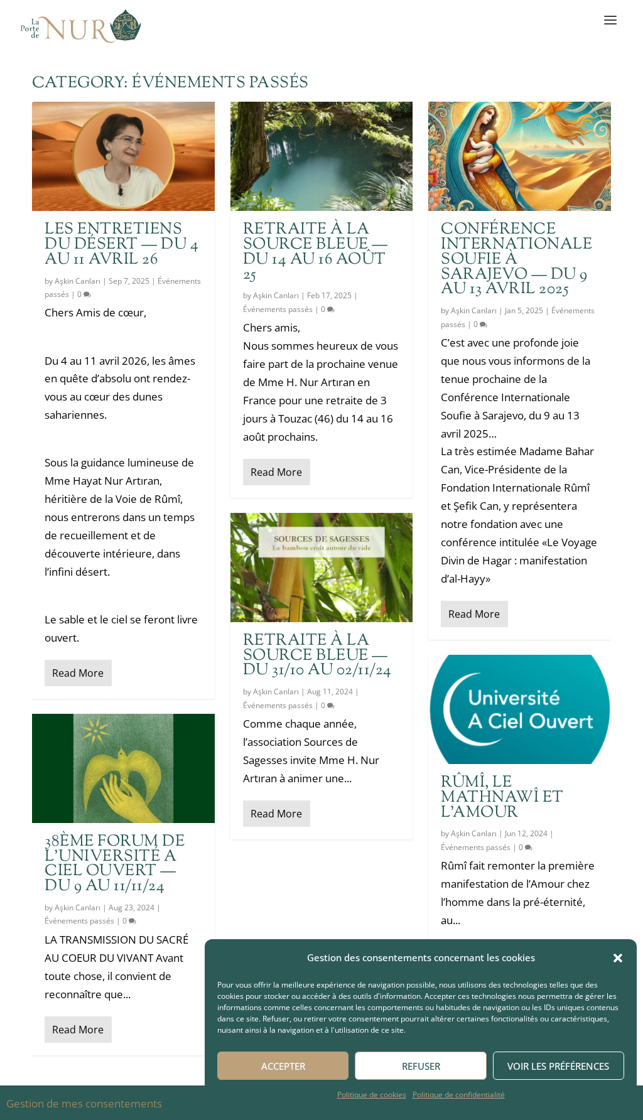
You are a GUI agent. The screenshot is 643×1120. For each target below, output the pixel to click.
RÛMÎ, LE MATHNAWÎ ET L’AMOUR (502, 798)
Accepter (283, 1066)
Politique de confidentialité (459, 1094)
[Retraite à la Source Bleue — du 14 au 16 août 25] (321, 156)
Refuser (421, 1066)
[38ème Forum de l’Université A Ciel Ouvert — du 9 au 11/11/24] (123, 768)
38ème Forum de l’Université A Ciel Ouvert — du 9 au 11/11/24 (115, 864)
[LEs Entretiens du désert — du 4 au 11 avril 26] (123, 156)
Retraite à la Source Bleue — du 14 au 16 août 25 (315, 252)
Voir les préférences (558, 1066)
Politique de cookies (371, 1094)
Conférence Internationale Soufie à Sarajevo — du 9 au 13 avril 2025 (516, 259)
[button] (618, 958)
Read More (78, 673)
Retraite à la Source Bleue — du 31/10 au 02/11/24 (317, 656)
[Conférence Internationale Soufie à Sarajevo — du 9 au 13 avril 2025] (519, 156)
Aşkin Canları (77, 281)
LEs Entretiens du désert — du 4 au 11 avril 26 (121, 244)
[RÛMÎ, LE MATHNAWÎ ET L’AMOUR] (519, 709)
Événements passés (79, 920)
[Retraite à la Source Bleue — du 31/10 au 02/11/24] (321, 567)
